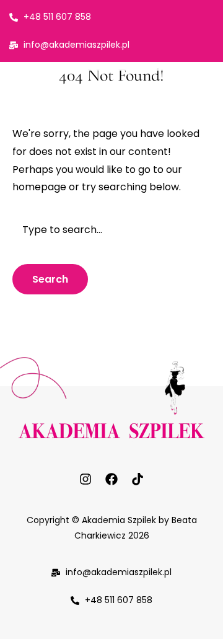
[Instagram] (85, 479)
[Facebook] (111, 479)
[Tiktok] (137, 479)
